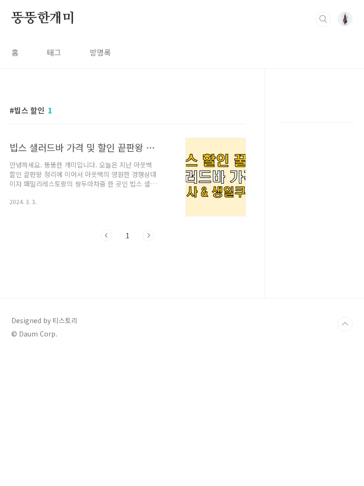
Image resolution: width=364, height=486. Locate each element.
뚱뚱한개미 (43, 18)
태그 (54, 52)
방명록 (100, 52)
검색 (323, 19)
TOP (345, 324)
